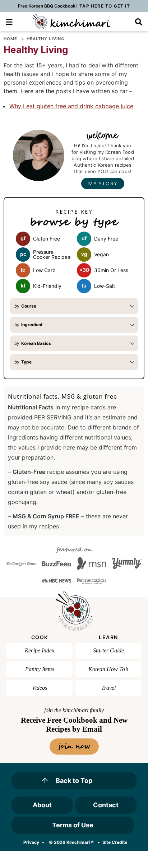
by (25, 306)
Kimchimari (71, 21)
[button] (9, 21)
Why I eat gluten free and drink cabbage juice (71, 106)
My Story (102, 183)
